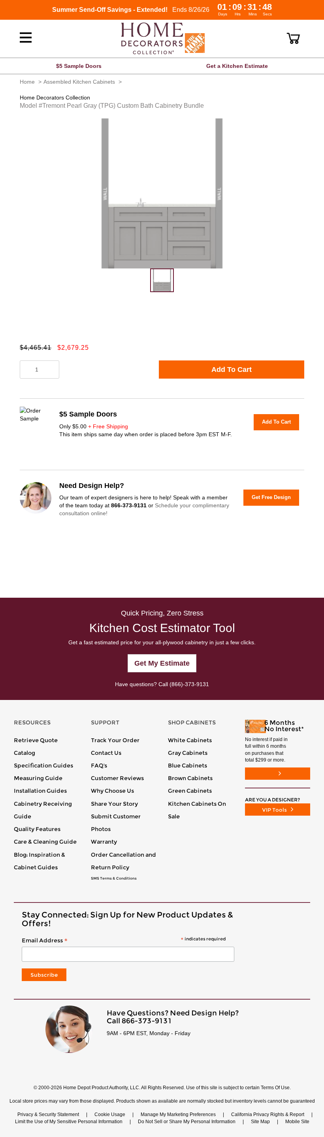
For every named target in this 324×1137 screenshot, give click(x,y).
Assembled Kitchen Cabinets (79, 82)
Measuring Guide (38, 778)
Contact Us (106, 752)
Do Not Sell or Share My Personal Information (186, 1121)
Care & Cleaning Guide (45, 841)
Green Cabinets (190, 790)
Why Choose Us (112, 790)
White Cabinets (190, 740)
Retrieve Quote (36, 740)
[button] (293, 38)
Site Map (260, 1121)
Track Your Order (115, 740)
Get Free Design (271, 497)
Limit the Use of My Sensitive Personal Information (68, 1121)
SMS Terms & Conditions (114, 878)
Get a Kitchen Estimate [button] (237, 66)
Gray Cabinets (187, 752)
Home (27, 82)
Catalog (24, 752)
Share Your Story (114, 803)
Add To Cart (231, 369)
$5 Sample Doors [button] (79, 66)
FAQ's (99, 765)
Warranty (104, 841)
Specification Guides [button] (43, 765)
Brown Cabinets (190, 778)
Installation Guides (40, 790)
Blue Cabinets (187, 765)
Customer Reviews (117, 778)
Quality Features (37, 829)
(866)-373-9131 (189, 684)
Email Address (124, 941)
